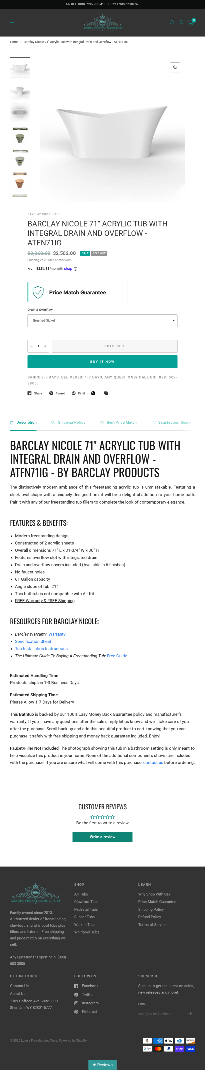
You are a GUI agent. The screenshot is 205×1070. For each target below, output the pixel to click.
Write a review (103, 837)
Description (26, 422)
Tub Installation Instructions (41, 648)
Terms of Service (152, 924)
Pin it (81, 393)
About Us (18, 993)
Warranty (57, 634)
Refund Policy (149, 917)
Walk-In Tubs (85, 924)
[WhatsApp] (94, 393)
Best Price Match (122, 422)
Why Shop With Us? (154, 894)
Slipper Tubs (84, 917)
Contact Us (19, 986)
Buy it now (102, 361)
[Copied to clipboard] (107, 393)
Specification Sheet (33, 641)
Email (142, 1004)
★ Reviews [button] (102, 1064)
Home (14, 42)
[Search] (172, 22)
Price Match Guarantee (157, 901)
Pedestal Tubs (86, 909)
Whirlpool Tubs (86, 932)
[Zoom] (175, 67)
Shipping (34, 260)
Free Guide (117, 655)
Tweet (60, 393)
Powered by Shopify (73, 1040)
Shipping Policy (71, 422)
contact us (153, 762)
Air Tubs (81, 894)
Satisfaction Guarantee (178, 422)
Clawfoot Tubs (86, 901)
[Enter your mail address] (190, 1013)
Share (38, 393)
